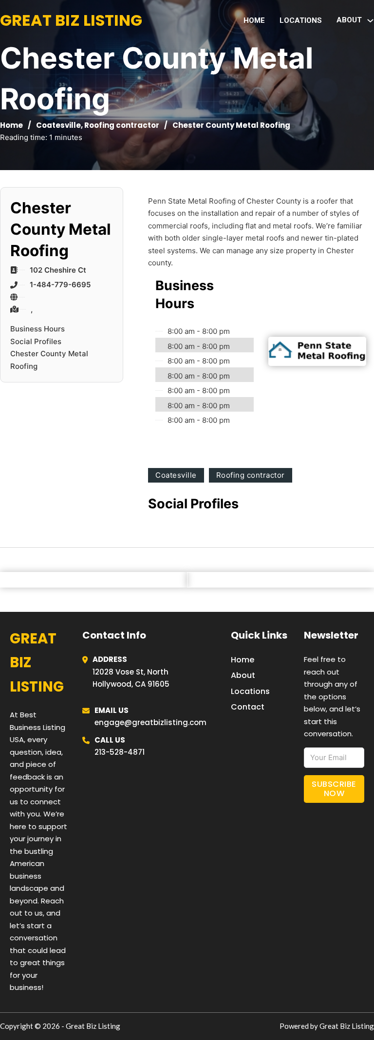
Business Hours (37, 328)
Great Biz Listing (71, 20)
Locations (301, 20)
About (243, 675)
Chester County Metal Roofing (49, 360)
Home (254, 20)
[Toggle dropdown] (370, 20)
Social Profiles (35, 341)
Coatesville (58, 125)
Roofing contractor (121, 125)
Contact (247, 706)
